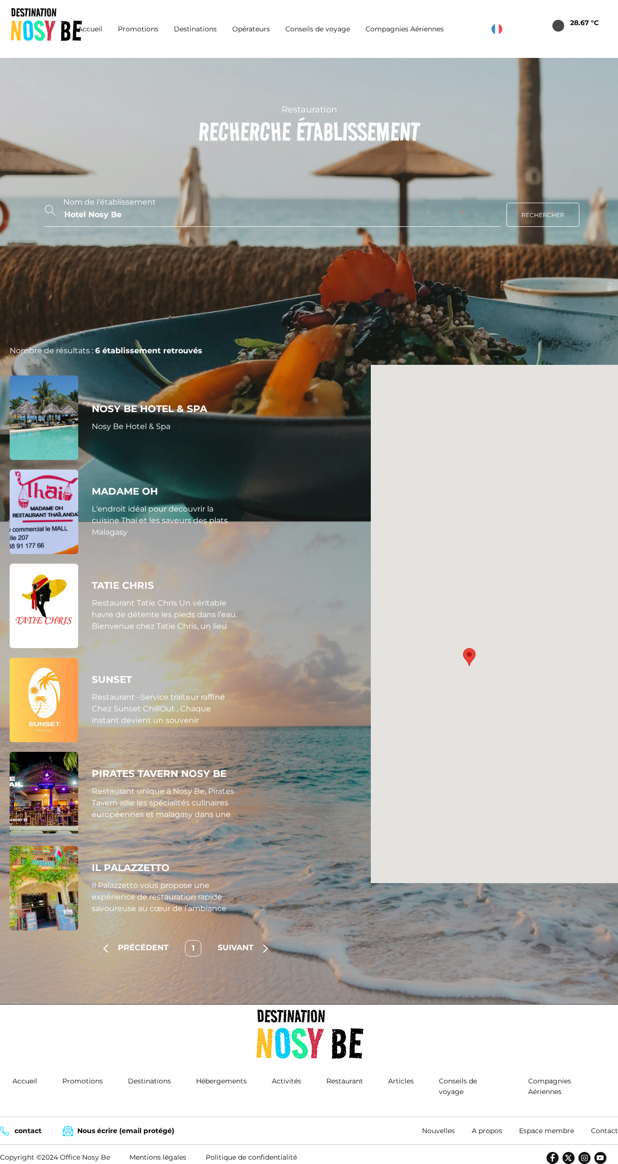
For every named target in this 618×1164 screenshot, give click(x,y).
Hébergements (221, 1081)
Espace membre (546, 1130)
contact (28, 1130)
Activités (286, 1081)
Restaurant (344, 1081)
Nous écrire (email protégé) (125, 1130)
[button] (469, 657)
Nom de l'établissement (109, 202)
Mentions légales (157, 1157)
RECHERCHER (542, 215)
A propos (487, 1130)
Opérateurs (251, 29)
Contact (604, 1130)
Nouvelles (438, 1130)
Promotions (138, 29)
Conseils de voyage (317, 29)
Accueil (90, 29)
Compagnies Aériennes (404, 29)
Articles (401, 1081)
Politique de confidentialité (251, 1157)
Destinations (195, 29)
